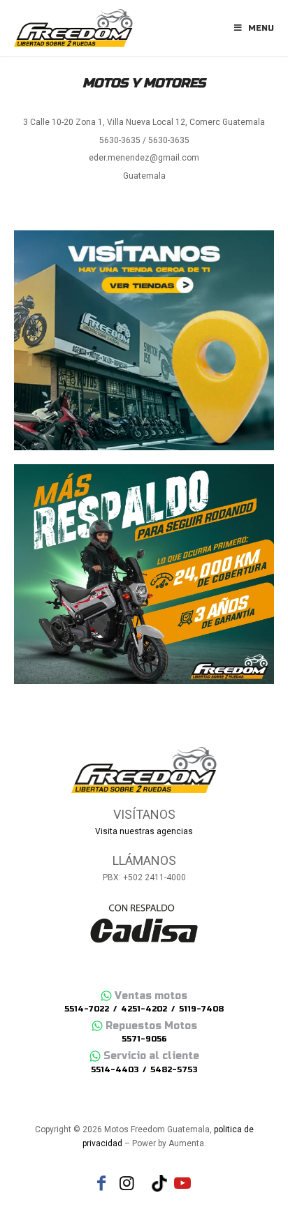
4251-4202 (144, 1009)
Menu (261, 28)
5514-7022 (86, 1009)
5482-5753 (173, 1069)
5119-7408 (201, 1009)
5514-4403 (114, 1069)
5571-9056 (144, 1039)
